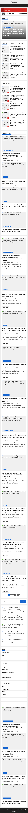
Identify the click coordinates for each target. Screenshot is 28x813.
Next (18, 595)
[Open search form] (25, 5)
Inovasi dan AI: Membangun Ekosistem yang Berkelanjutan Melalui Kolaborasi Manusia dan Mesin (5, 58)
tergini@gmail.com (7, 37)
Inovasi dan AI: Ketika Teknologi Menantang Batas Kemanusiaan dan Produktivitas (14, 463)
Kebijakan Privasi (6, 692)
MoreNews (20, 810)
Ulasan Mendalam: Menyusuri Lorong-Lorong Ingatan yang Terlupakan (14, 533)
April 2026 (4, 658)
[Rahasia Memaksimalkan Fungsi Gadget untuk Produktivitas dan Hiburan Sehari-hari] (14, 195)
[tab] (6, 44)
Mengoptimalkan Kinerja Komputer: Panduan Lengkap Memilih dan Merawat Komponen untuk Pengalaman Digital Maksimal (14, 424)
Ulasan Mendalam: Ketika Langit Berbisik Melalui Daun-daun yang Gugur (5, 75)
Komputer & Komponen (8, 27)
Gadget (4, 201)
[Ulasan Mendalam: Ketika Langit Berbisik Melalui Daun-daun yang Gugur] (14, 220)
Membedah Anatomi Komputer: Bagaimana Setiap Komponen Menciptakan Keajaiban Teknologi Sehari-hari (5, 49)
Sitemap (4, 694)
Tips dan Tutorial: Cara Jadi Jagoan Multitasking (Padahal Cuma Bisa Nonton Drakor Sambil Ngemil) (14, 567)
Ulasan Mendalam (6, 226)
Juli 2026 (4, 655)
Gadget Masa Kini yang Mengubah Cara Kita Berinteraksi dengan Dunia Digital (14, 499)
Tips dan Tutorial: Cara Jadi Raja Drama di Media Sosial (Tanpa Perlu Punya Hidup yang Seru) (5, 123)
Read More (6, 272)
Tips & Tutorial (6, 394)
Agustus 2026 (5, 652)
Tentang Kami (5, 689)
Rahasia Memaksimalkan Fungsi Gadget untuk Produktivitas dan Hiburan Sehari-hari (5, 66)
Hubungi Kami (6, 686)
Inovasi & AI (5, 176)
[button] (2, 5)
